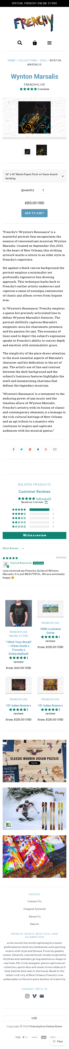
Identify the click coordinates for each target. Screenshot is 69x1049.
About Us (35, 916)
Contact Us (34, 901)
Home (12, 60)
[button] (29, 89)
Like (13, 449)
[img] (10, 558)
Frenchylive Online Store (46, 1026)
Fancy (38, 449)
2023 (43, 60)
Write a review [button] (34, 535)
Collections (27, 60)
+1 (46, 449)
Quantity (27, 190)
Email (54, 449)
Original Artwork (35, 908)
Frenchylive (34, 84)
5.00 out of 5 (43, 498)
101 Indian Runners (18, 705)
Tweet (21, 449)
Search (34, 924)
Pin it (30, 449)
